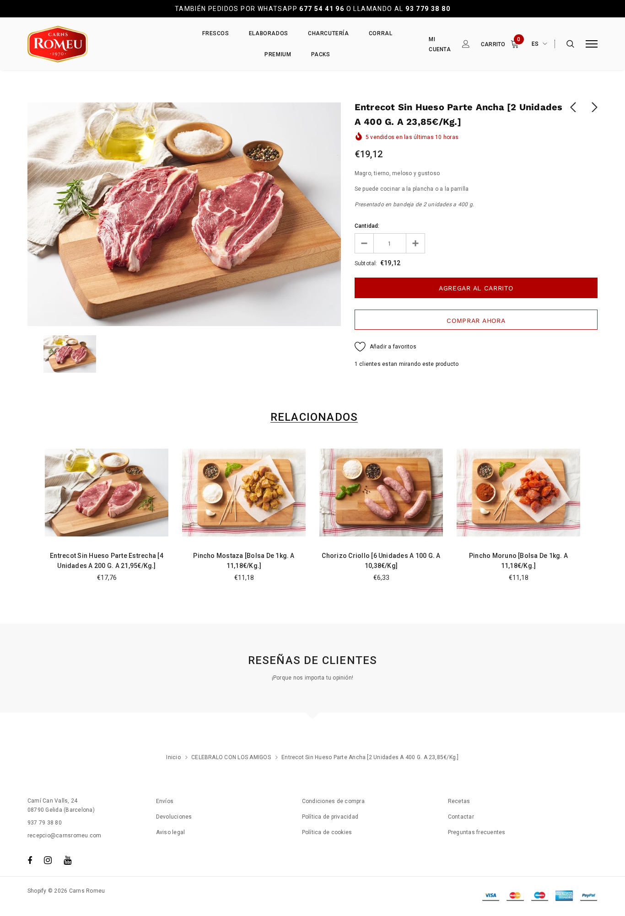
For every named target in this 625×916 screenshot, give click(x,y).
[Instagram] (48, 860)
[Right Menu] (592, 44)
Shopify (37, 891)
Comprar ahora (476, 320)
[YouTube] (67, 860)
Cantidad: (367, 226)
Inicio (173, 757)
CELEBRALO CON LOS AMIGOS (231, 757)
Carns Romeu (87, 891)
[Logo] (96, 44)
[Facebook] (29, 860)
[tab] (312, 417)
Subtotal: (366, 263)
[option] (184, 214)
